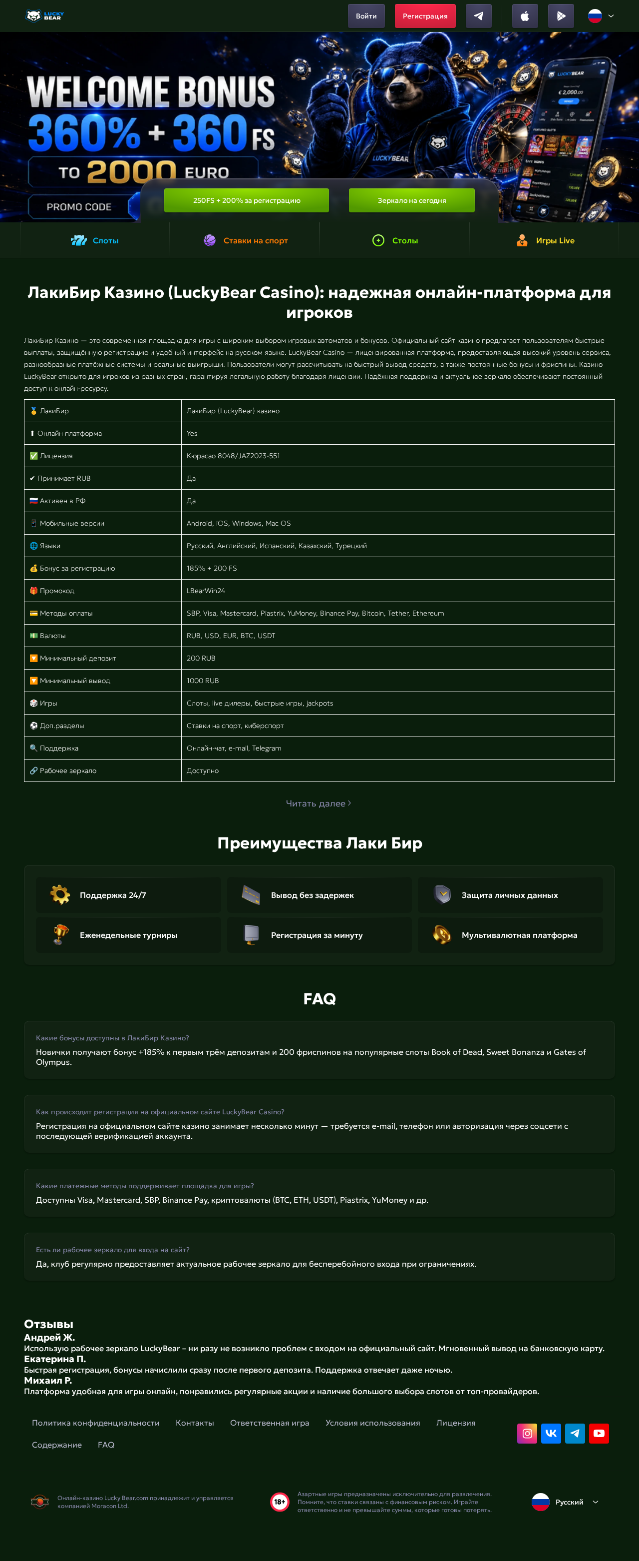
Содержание (57, 1445)
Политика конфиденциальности (96, 1423)
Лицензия (456, 1423)
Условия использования (372, 1423)
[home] (45, 16)
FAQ (106, 1445)
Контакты (195, 1423)
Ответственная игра (270, 1423)
